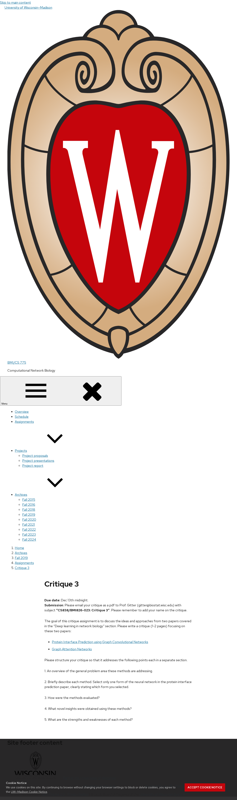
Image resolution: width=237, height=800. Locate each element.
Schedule (22, 417)
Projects (21, 451)
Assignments (24, 421)
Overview (22, 412)
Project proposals (35, 455)
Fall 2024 (29, 539)
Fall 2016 (28, 504)
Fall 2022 (29, 529)
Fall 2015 (28, 499)
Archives (21, 494)
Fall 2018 (28, 509)
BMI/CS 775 (16, 362)
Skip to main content (15, 2)
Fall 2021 (28, 524)
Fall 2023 (29, 534)
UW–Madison (28, 7)
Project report (32, 465)
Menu (4, 403)
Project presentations (38, 460)
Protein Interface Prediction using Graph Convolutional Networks (100, 642)
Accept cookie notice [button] (205, 787)
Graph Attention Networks (72, 649)
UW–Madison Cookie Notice (29, 792)
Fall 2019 (28, 514)
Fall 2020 (29, 519)
